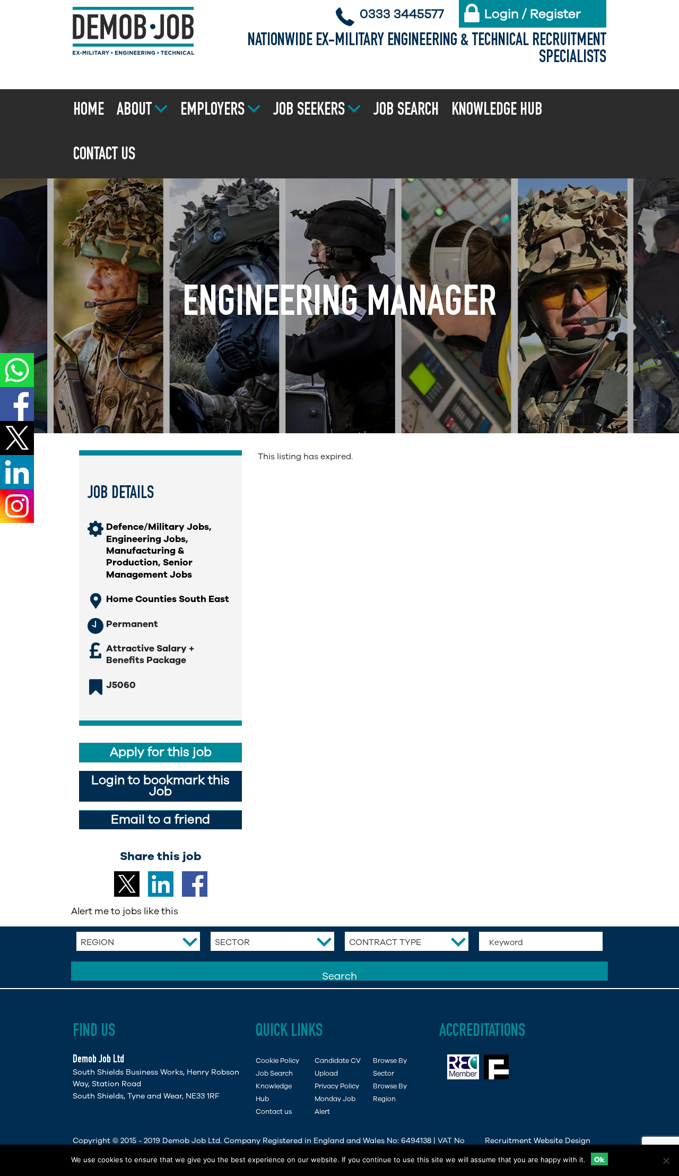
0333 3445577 (402, 13)
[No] (665, 1160)
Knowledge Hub (497, 110)
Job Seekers (309, 110)
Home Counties (141, 599)
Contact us (104, 155)
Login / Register (532, 13)
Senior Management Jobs (149, 568)
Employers (212, 110)
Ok (599, 1160)
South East (204, 599)
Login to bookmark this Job (160, 786)
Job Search (406, 110)
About (134, 110)
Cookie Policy (277, 1060)
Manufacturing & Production (145, 556)
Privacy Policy (337, 1086)
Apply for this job (161, 752)
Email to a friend (160, 819)
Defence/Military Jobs (157, 526)
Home (88, 110)
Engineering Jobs (146, 539)
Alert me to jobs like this (124, 911)
